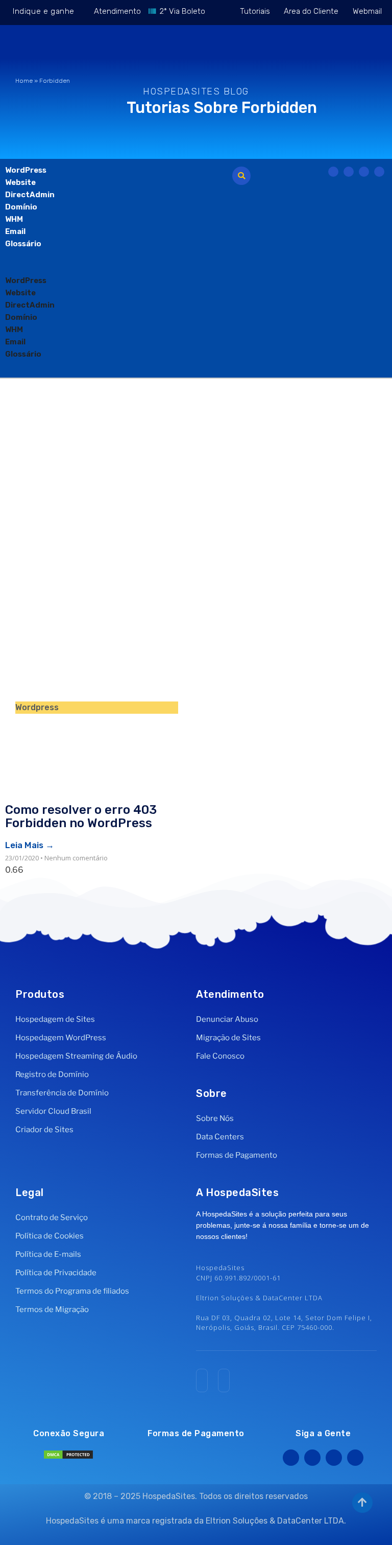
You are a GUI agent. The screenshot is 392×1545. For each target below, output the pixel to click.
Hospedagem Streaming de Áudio (76, 1056)
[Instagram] (364, 172)
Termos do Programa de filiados (72, 1291)
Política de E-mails (48, 1254)
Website (20, 182)
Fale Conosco (220, 1056)
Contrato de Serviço (51, 1217)
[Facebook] (291, 1457)
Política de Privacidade (55, 1272)
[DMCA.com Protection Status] (68, 1457)
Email (15, 231)
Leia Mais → (29, 845)
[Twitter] (349, 172)
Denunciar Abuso (227, 1019)
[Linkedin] (355, 1457)
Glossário (23, 243)
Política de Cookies (49, 1235)
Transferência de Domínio (62, 1092)
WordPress (25, 170)
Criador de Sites (44, 1129)
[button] (121, 268)
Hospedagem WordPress (60, 1037)
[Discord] (379, 172)
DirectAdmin (30, 194)
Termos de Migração (52, 1309)
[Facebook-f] (333, 172)
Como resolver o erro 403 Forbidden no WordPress (81, 816)
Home (24, 80)
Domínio (21, 207)
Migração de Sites (228, 1037)
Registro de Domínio (52, 1074)
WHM (14, 219)
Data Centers (220, 1136)
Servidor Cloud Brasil (53, 1111)
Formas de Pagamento (236, 1155)
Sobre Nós (215, 1118)
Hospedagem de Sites (55, 1019)
